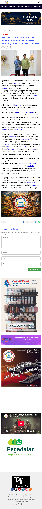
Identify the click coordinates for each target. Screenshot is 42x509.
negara (27, 146)
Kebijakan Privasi (12, 499)
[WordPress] (23, 489)
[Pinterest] (19, 489)
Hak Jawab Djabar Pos (29, 497)
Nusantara (4, 34)
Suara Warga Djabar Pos (24, 495)
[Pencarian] (39, 2)
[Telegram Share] (35, 222)
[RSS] (30, 489)
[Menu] (2, 2)
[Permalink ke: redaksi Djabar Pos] (3, 47)
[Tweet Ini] (27, 222)
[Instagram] (26, 489)
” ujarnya (10, 149)
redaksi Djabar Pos (11, 47)
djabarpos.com (25, 504)
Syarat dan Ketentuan (27, 499)
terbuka (31, 166)
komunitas (10, 146)
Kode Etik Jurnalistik (21, 501)
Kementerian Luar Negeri (24, 112)
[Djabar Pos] (6, 2)
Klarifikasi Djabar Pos (12, 497)
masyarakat (25, 139)
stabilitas (35, 185)
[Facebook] (12, 489)
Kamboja (4, 88)
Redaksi (11, 495)
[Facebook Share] (23, 222)
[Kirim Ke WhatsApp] (39, 222)
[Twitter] (15, 489)
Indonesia (17, 83)
